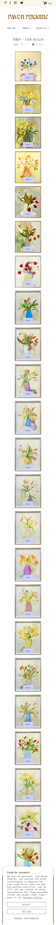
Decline (26, 911)
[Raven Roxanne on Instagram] (16, 3)
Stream (39, 44)
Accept (26, 904)
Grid (27, 44)
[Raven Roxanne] (28, 12)
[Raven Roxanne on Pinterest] (6, 3)
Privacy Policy (32, 897)
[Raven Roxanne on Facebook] (11, 3)
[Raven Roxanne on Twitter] (22, 3)
